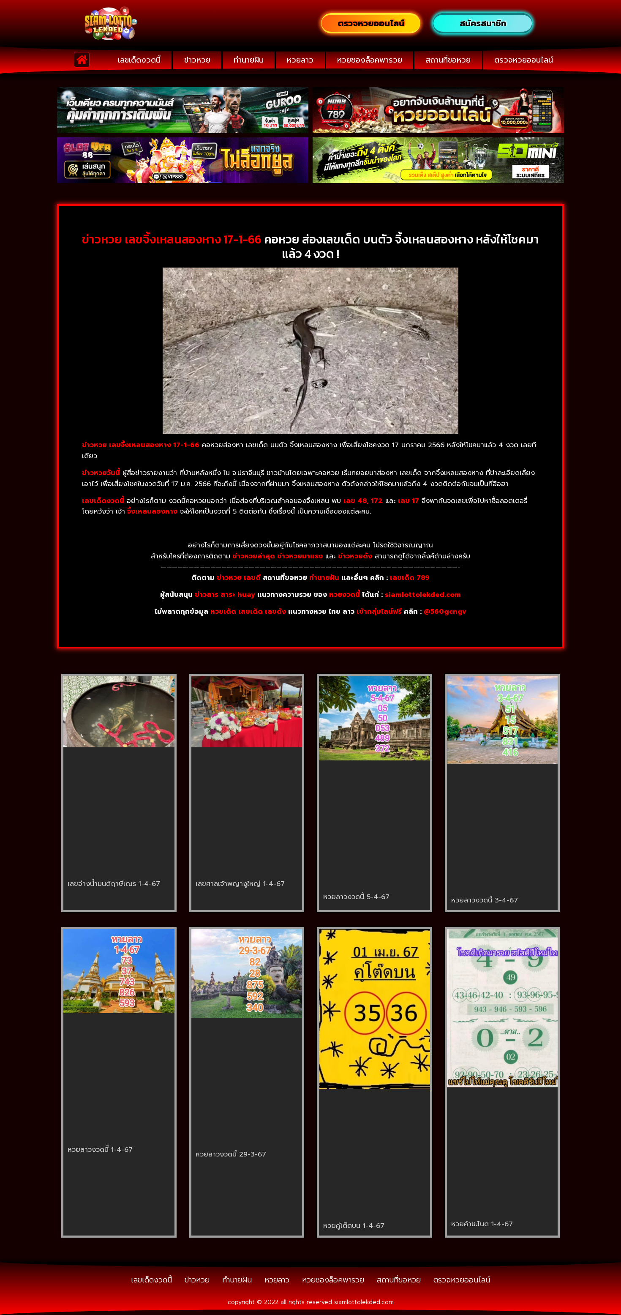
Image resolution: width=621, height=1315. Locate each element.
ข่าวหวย (197, 60)
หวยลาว (300, 60)
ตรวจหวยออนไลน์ (523, 60)
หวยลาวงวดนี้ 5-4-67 (356, 897)
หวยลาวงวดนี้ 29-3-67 (231, 1154)
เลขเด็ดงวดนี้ (139, 60)
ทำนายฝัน (249, 60)
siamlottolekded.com (423, 595)
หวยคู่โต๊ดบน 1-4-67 (353, 1226)
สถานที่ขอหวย (448, 60)
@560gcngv (445, 612)
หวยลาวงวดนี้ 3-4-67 (484, 900)
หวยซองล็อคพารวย (369, 60)
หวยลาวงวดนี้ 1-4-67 (100, 1150)
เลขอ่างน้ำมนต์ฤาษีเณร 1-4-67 (114, 884)
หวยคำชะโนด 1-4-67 (482, 1224)
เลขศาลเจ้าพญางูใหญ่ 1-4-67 (240, 884)
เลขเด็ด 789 (410, 578)
